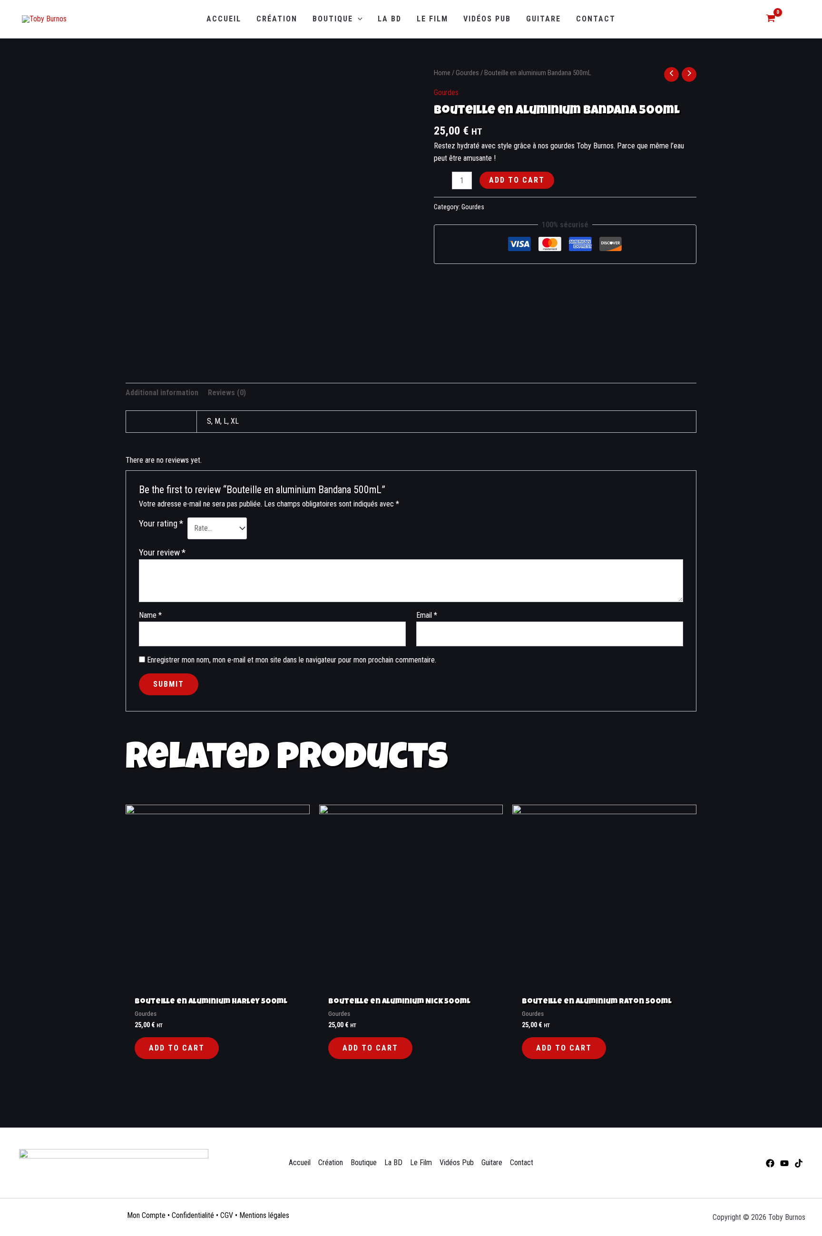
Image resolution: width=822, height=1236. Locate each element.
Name (150, 615)
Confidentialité (193, 1215)
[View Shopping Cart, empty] (771, 19)
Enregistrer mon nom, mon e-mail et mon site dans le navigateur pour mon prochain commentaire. (291, 659)
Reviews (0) (227, 392)
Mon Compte (146, 1215)
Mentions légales (264, 1215)
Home (442, 72)
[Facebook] (770, 1163)
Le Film (421, 1162)
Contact (521, 1162)
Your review (162, 552)
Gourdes (467, 72)
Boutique (364, 1162)
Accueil (300, 1162)
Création (330, 1162)
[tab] (162, 393)
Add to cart (517, 180)
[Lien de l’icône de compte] (794, 19)
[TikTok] (798, 1163)
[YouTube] (784, 1163)
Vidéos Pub (457, 1162)
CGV (226, 1215)
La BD (393, 1162)
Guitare (491, 1162)
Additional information (162, 392)
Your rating (161, 523)
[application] (357, 19)
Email (426, 615)
